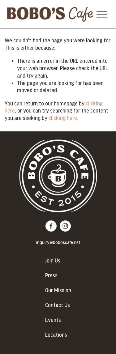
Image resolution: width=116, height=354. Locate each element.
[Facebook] (51, 226)
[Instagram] (65, 226)
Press (51, 276)
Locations (56, 335)
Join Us (52, 261)
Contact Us (57, 305)
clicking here (63, 118)
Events (53, 320)
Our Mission (58, 291)
